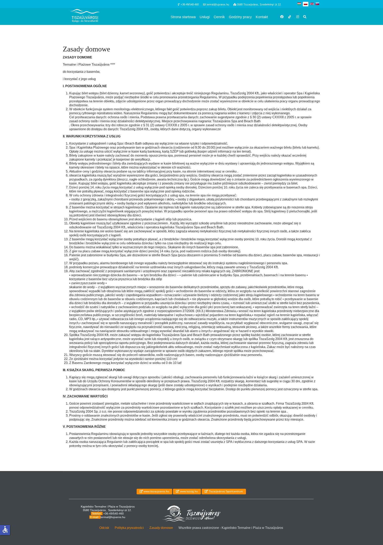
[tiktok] (288, 13)
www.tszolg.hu (188, 491)
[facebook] (280, 13)
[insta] (296, 13)
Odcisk (104, 527)
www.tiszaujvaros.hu (156, 491)
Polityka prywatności (129, 527)
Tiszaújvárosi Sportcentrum (225, 491)
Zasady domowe (161, 527)
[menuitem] (183, 17)
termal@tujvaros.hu (113, 517)
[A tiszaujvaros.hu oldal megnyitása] (191, 513)
